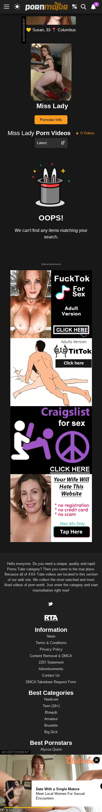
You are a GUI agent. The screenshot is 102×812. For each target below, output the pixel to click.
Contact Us (51, 675)
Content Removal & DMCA (51, 656)
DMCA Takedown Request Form (51, 682)
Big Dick (51, 732)
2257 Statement (51, 662)
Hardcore (51, 699)
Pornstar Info (51, 120)
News (51, 636)
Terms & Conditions (51, 643)
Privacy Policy (51, 649)
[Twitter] (51, 604)
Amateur (51, 719)
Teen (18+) (51, 706)
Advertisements (51, 669)
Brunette (51, 725)
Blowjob (51, 712)
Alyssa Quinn (51, 749)
